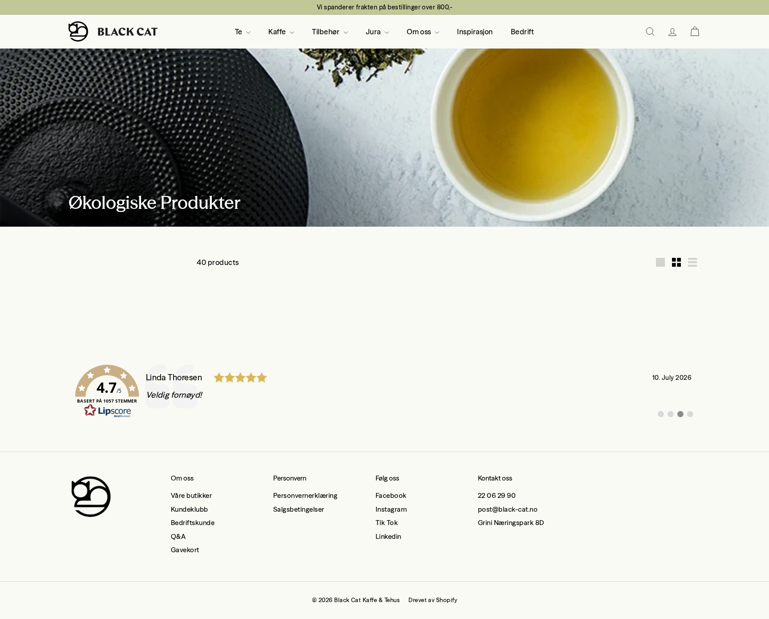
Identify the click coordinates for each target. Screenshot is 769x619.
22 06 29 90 (497, 495)
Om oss (420, 31)
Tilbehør (326, 31)
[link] (384, 391)
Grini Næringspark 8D (511, 522)
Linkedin (388, 536)
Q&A (178, 536)
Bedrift (522, 31)
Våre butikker (191, 495)
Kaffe (277, 31)
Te (239, 31)
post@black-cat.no (508, 509)
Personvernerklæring (305, 495)
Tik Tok (387, 522)
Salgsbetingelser (298, 509)
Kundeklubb (189, 509)
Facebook (391, 495)
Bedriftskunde (193, 522)
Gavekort (185, 550)
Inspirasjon (475, 31)
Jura (374, 31)
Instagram (391, 509)
